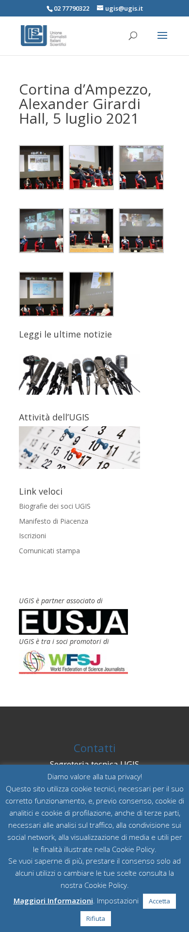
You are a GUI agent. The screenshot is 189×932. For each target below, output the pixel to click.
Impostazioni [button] (118, 900)
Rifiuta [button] (95, 918)
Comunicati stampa (49, 550)
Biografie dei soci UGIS (55, 506)
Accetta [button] (159, 901)
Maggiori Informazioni (53, 900)
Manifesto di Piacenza (53, 521)
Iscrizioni (32, 535)
